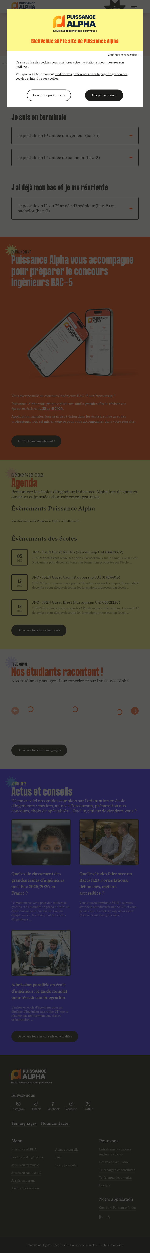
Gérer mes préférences (49, 95)
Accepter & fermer (104, 95)
